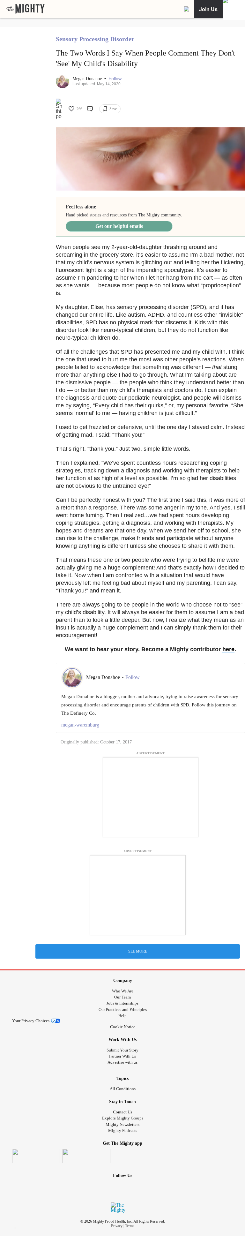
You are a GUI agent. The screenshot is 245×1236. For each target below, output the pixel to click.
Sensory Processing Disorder (95, 38)
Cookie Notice (122, 1026)
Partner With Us (122, 1056)
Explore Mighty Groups (122, 1118)
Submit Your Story (122, 1050)
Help (122, 1015)
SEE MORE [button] (137, 951)
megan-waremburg (80, 724)
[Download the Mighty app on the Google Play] (86, 1156)
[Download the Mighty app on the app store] (36, 1156)
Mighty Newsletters (122, 1124)
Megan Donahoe (87, 78)
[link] (25, 9)
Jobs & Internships (122, 1003)
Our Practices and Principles (123, 1009)
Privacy (116, 1226)
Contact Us (122, 1112)
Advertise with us (122, 1062)
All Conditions (123, 1088)
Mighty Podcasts (122, 1130)
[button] (115, 78)
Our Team (122, 997)
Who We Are (122, 991)
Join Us (208, 9)
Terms (129, 1226)
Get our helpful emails (119, 226)
